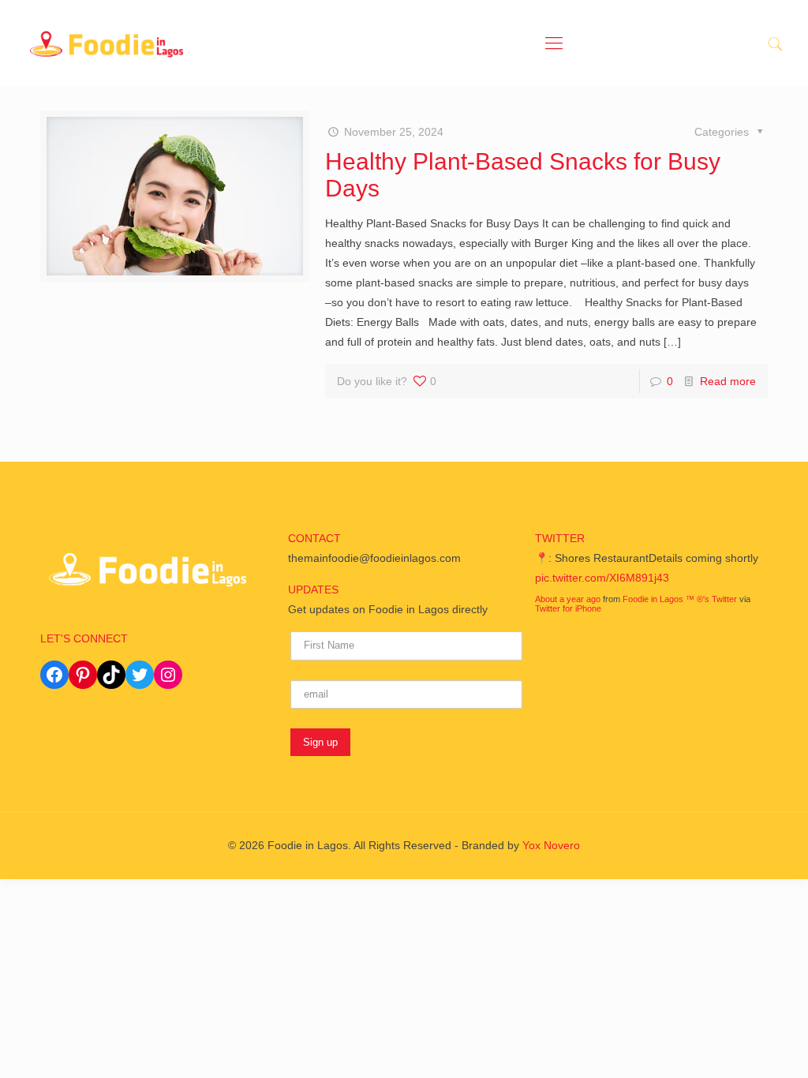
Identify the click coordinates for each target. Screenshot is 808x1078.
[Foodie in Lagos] (106, 43)
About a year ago (567, 599)
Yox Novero (551, 845)
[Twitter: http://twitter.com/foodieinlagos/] (139, 675)
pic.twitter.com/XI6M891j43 (602, 577)
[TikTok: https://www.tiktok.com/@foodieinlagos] (111, 675)
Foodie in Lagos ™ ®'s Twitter (680, 599)
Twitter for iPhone (568, 608)
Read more (728, 381)
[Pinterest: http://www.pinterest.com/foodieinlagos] (83, 675)
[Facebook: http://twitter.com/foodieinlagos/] (54, 675)
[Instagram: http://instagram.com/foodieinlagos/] (168, 675)
